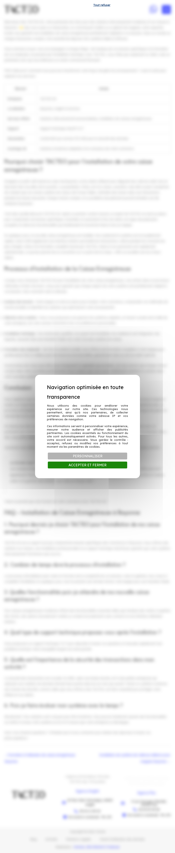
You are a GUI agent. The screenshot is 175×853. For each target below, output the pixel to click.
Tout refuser (101, 5)
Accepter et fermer (87, 465)
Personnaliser (87, 456)
